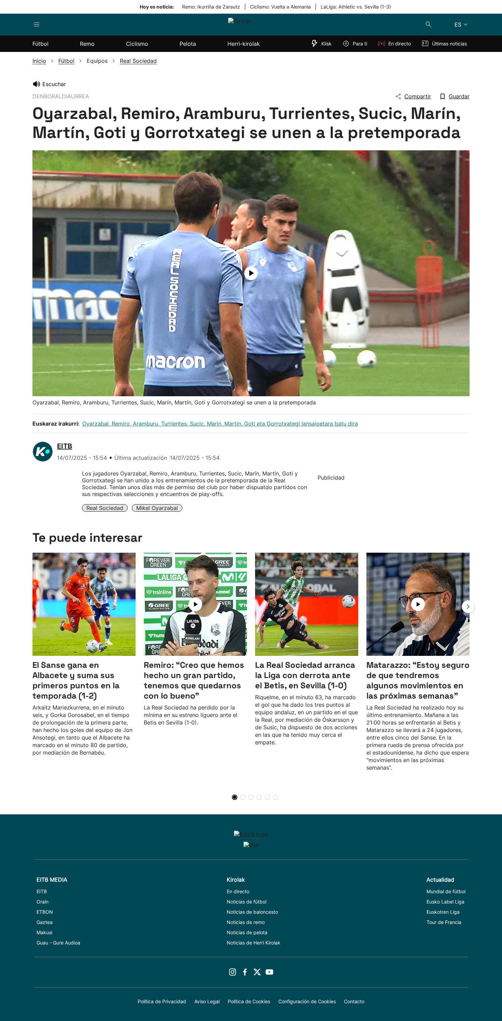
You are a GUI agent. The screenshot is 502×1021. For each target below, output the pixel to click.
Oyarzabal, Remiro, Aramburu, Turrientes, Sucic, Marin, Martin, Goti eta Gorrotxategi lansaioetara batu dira (220, 423)
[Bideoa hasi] (251, 273)
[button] (468, 606)
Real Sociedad (104, 508)
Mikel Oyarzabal (157, 508)
